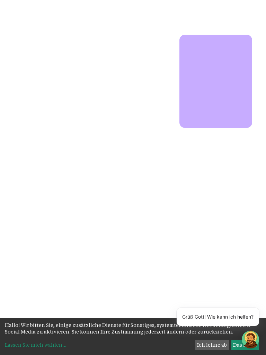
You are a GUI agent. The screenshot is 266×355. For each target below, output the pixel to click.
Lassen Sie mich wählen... (35, 344)
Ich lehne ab (212, 344)
